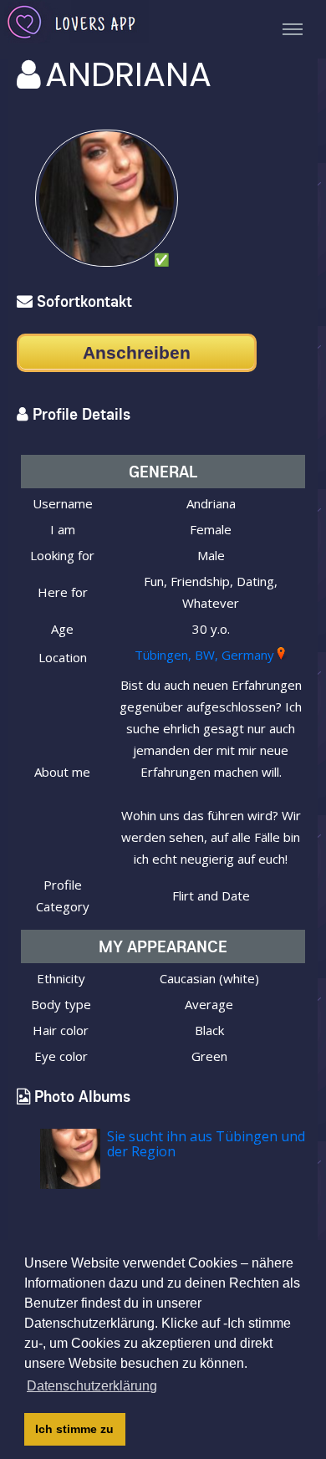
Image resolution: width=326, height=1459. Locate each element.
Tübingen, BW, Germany (204, 654)
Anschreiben (137, 352)
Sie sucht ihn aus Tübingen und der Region (206, 1144)
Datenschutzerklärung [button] (92, 1386)
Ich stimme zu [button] (74, 1429)
